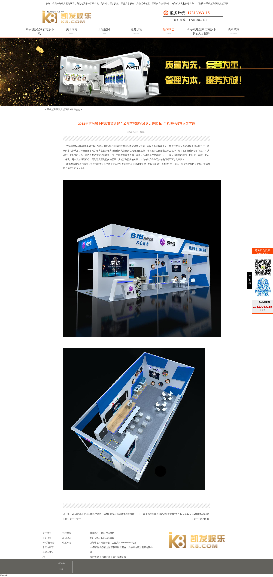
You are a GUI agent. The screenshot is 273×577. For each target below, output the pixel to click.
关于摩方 (71, 31)
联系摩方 (233, 31)
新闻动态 (168, 31)
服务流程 (136, 31)
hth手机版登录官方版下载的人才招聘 (201, 33)
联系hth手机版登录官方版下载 (213, 3)
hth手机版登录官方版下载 (53, 12)
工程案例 (104, 31)
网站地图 (4, 575)
